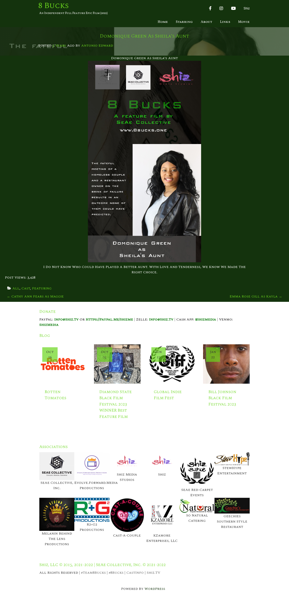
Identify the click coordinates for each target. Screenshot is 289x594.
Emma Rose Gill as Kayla (256, 296)
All (15, 288)
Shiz (247, 8)
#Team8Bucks (93, 572)
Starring (184, 21)
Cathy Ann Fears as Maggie (35, 296)
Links (225, 21)
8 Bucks (53, 6)
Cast (25, 288)
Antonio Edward (97, 45)
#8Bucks (116, 572)
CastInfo (135, 572)
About (206, 21)
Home (163, 21)
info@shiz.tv (66, 319)
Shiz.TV (153, 572)
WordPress (154, 588)
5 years (59, 45)
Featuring (42, 288)
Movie (244, 21)
